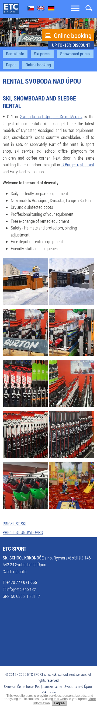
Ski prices (42, 54)
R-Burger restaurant (77, 165)
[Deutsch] (51, 9)
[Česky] (30, 9)
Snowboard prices (75, 54)
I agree (59, 703)
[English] (40, 9)
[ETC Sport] (11, 8)
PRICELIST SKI (14, 524)
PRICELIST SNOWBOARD (23, 532)
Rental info (15, 54)
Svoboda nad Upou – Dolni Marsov (51, 117)
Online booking (68, 35)
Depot (11, 65)
